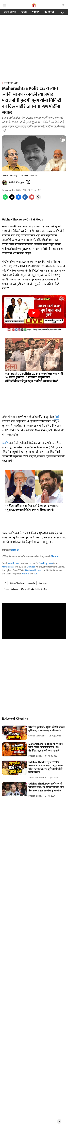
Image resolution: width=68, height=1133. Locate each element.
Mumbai (31, 567)
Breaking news (46, 563)
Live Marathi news (33, 570)
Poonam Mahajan (10, 589)
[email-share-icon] (31, 199)
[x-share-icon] (12, 199)
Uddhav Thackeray (17, 583)
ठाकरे (5, 443)
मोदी (56, 416)
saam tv (31, 583)
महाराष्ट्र (24, 12)
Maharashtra (8, 567)
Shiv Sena (43, 583)
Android (25, 574)
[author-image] (4, 182)
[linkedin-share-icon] (25, 199)
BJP (4, 583)
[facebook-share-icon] (18, 199)
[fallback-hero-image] (14, 733)
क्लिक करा (55, 557)
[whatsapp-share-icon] (5, 199)
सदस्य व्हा (15, 550)
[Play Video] (34, 313)
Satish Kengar (16, 182)
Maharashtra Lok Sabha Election (34, 589)
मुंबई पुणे (35, 12)
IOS (35, 574)
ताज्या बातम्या (10, 12)
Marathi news (13, 563)
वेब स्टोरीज (49, 12)
